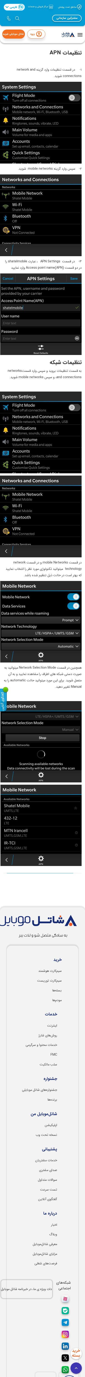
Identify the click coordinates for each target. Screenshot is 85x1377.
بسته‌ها (57, 990)
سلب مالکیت (48, 1064)
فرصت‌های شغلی (45, 1263)
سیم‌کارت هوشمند (50, 971)
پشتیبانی (49, 1149)
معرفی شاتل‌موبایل (45, 1244)
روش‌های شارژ (48, 1035)
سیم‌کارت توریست (49, 980)
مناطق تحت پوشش (67, 7)
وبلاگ (53, 1234)
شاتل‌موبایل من (44, 1114)
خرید (57, 960)
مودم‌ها (57, 1000)
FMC (54, 1054)
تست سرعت (48, 1189)
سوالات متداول (47, 1180)
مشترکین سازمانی (67, 18)
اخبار (54, 1225)
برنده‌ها (52, 1099)
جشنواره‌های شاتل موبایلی (39, 1090)
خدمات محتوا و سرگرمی (41, 1045)
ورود (32, 34)
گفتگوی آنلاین (47, 1199)
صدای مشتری (48, 1170)
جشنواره (50, 1079)
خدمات (51, 1014)
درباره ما (50, 1214)
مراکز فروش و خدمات (38, 6)
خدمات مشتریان (46, 1160)
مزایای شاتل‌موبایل (45, 1254)
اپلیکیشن (51, 1125)
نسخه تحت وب (46, 1135)
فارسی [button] (16, 7)
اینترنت (52, 1025)
